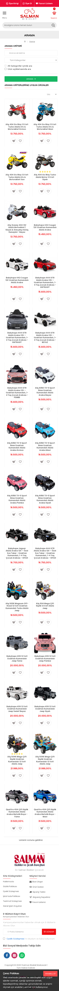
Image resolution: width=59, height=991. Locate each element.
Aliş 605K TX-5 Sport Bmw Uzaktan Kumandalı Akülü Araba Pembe (17, 499)
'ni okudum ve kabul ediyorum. (31, 938)
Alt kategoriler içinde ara (20, 66)
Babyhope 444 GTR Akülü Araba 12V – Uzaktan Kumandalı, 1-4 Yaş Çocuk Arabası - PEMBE (17, 393)
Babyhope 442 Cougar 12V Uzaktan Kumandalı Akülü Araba (45, 227)
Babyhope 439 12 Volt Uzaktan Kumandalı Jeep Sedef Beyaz (17, 708)
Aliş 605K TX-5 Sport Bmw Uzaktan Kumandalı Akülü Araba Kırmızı (17, 446)
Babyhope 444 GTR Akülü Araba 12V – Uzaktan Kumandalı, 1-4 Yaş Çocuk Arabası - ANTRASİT (45, 282)
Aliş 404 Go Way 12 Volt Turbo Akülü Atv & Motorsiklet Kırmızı (17, 126)
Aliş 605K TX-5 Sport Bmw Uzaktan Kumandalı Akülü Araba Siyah (45, 499)
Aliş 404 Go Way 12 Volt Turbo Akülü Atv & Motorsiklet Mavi (45, 126)
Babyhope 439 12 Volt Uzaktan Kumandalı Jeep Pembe (45, 658)
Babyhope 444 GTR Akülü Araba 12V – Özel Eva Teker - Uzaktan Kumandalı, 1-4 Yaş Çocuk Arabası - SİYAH (45, 553)
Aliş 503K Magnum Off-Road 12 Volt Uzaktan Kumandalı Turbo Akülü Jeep (17, 607)
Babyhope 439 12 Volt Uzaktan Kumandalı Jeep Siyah (45, 708)
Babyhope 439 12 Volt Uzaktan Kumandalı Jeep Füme (17, 658)
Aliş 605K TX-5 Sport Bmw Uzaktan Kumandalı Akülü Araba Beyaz (45, 391)
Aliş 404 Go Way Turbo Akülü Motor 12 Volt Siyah (45, 177)
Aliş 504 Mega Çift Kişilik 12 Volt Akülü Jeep (45, 606)
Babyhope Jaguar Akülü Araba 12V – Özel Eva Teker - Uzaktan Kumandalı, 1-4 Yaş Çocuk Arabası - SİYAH (17, 553)
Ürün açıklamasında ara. (19, 69)
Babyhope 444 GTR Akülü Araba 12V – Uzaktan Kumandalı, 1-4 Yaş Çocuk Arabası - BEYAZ (45, 338)
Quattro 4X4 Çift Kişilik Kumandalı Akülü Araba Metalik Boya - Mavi (45, 813)
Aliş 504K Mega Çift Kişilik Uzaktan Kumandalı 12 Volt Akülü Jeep (17, 760)
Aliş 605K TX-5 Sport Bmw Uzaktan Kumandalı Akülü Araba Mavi (45, 446)
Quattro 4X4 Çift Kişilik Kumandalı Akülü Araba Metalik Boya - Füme (17, 813)
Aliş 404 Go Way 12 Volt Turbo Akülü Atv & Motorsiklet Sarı (17, 177)
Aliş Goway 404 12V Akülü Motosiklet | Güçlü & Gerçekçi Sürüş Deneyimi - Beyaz (16, 228)
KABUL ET (51, 974)
